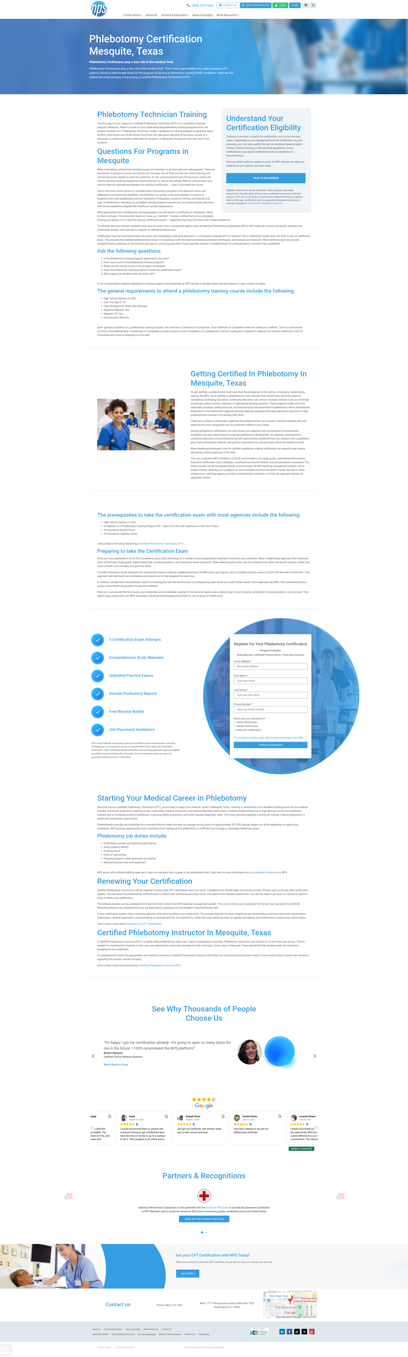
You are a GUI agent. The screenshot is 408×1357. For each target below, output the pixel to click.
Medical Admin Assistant (170, 1334)
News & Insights (202, 15)
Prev (93, 1056)
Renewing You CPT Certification (143, 923)
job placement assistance (263, 872)
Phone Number (243, 704)
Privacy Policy (104, 1347)
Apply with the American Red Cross (204, 1218)
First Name (241, 675)
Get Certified (188, 1273)
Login (282, 5)
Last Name (241, 690)
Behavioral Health (100, 1334)
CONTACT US (229, 5)
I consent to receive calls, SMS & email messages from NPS (270, 737)
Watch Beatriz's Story (116, 1064)
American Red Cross (217, 1207)
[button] (316, 1127)
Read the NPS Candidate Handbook (265, 203)
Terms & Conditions (125, 1347)
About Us (151, 15)
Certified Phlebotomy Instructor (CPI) (160, 965)
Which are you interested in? (249, 718)
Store (294, 5)
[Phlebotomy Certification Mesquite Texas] (136, 449)
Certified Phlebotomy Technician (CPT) (161, 543)
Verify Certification (257, 5)
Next (314, 1056)
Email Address (243, 661)
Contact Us (166, 1329)
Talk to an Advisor (266, 178)
